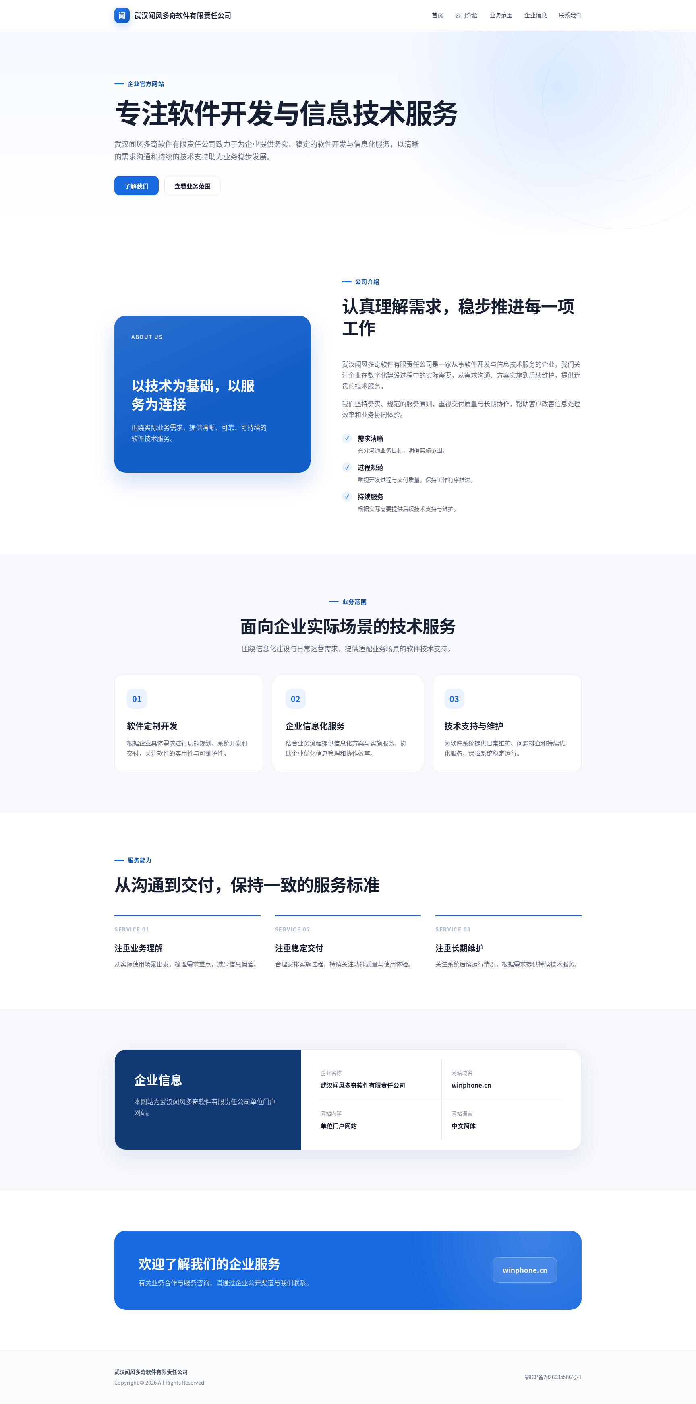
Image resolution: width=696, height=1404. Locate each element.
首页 (437, 15)
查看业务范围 (192, 186)
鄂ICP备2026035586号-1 (553, 1377)
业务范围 (501, 15)
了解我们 (136, 186)
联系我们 (570, 15)
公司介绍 (466, 15)
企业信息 (535, 15)
